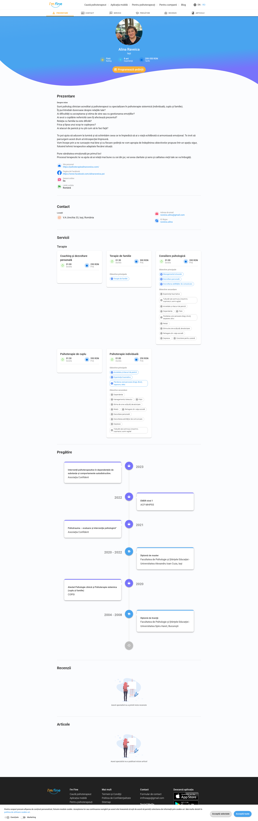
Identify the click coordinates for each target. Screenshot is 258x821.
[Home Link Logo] (54, 791)
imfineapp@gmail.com (152, 798)
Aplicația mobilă (119, 4)
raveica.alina (166, 222)
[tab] (60, 13)
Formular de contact (151, 794)
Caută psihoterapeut (95, 4)
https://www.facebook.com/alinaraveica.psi (84, 174)
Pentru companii (168, 4)
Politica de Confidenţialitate (116, 798)
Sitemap (106, 802)
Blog (183, 4)
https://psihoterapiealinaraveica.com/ (81, 167)
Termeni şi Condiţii (111, 794)
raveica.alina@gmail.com (172, 215)
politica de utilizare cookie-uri (17, 812)
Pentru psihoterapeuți (143, 4)
